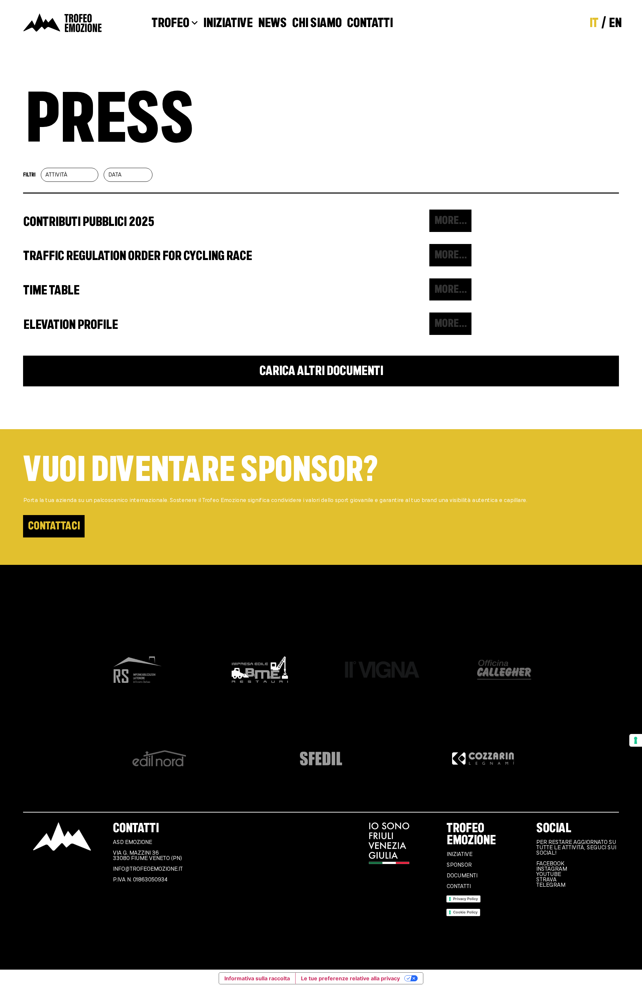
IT (593, 23)
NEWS (272, 23)
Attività (56, 174)
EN (615, 23)
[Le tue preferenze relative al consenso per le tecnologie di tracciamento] (635, 740)
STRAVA (546, 879)
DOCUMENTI (461, 875)
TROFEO (170, 23)
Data (114, 174)
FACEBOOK (550, 863)
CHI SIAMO (316, 23)
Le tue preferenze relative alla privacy (350, 978)
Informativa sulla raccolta (257, 978)
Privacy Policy (465, 898)
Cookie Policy (465, 912)
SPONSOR (458, 865)
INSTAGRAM (551, 869)
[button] (450, 221)
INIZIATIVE (227, 23)
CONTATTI (370, 23)
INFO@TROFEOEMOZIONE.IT (148, 869)
